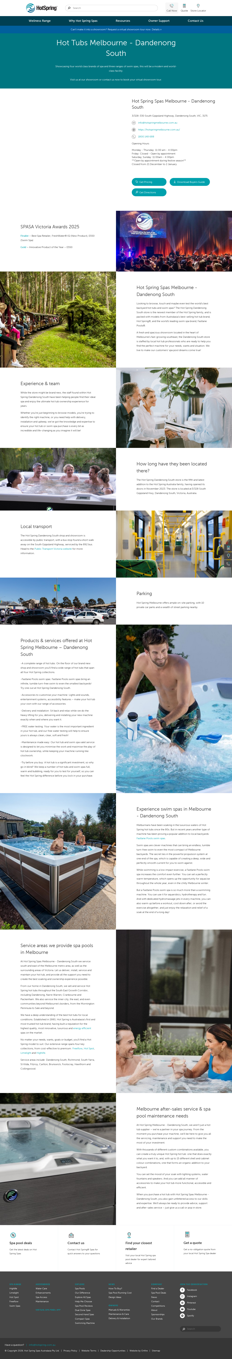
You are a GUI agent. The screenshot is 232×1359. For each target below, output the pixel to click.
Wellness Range (40, 20)
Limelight (14, 1292)
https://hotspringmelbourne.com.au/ (159, 129)
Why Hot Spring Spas (83, 20)
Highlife (13, 1288)
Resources (123, 20)
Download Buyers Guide (191, 182)
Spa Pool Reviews (84, 1306)
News (112, 1284)
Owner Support (159, 20)
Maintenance (42, 1301)
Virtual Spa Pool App (48, 1310)
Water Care (41, 1288)
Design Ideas (115, 1297)
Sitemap (156, 1350)
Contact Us (195, 20)
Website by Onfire (139, 1350)
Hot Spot (14, 1297)
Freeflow (13, 1301)
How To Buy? (115, 1288)
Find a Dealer (157, 1288)
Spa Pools (80, 1288)
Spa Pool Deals (158, 1292)
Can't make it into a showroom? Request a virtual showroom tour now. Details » (116, 29)
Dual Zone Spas (82, 1310)
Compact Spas (82, 1319)
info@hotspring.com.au (42, 1345)
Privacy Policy (70, 1350)
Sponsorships (157, 1314)
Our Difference (82, 1292)
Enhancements (43, 1292)
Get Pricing (145, 182)
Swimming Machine (85, 1323)
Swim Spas (14, 1306)
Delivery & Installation (119, 1318)
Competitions (158, 1306)
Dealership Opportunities (112, 1350)
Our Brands (157, 1319)
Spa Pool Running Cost (120, 1292)
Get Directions (147, 192)
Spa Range (15, 1284)
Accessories (43, 1284)
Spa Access (41, 1297)
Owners (113, 1305)
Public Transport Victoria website (53, 548)
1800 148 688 (146, 136)
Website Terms (88, 1350)
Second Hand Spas (84, 1314)
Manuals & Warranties (119, 1310)
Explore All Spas (83, 1297)
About (154, 1310)
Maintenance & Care (119, 1314)
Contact (155, 1301)
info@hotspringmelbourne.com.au (157, 122)
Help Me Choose (83, 1301)
